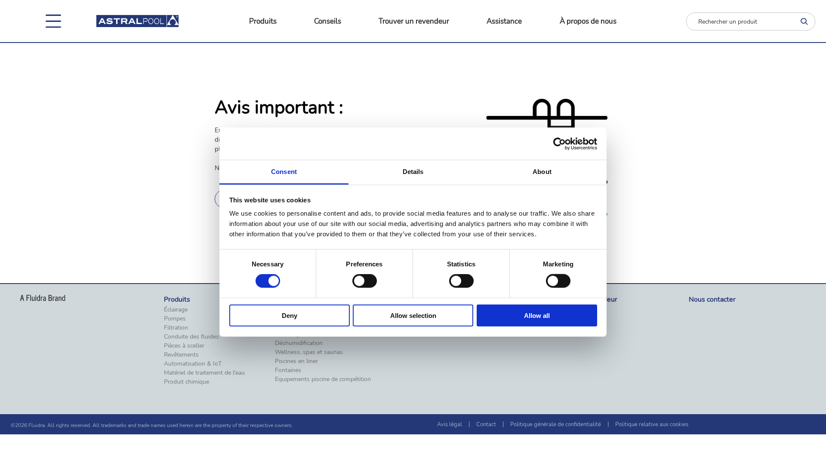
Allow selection (413, 315)
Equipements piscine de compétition (323, 379)
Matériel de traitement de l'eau (204, 372)
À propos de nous (588, 21)
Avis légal (449, 424)
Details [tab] (413, 171)
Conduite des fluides (191, 336)
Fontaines (288, 370)
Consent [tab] (284, 171)
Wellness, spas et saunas (309, 352)
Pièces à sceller (184, 345)
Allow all (537, 315)
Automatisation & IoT (193, 363)
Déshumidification (299, 343)
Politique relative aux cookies (651, 424)
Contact (486, 424)
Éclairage (176, 309)
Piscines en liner (296, 361)
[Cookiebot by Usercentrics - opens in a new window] (559, 143)
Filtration (176, 327)
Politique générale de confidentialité (555, 424)
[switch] (364, 281)
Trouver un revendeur (414, 21)
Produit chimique (186, 382)
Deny (289, 315)
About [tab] (542, 171)
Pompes (175, 318)
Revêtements (181, 354)
